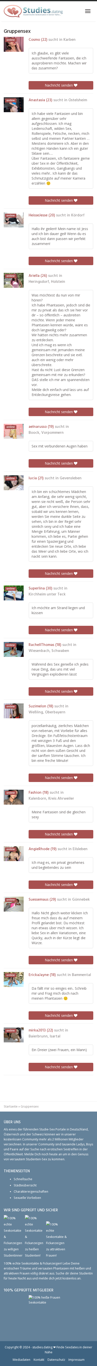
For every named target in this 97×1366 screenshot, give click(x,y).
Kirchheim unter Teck (47, 594)
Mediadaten (21, 1360)
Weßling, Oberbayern (47, 712)
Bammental (81, 975)
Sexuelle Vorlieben (27, 1198)
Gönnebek (81, 900)
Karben (69, 40)
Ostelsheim (77, 100)
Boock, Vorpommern (46, 433)
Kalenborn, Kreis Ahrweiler (51, 799)
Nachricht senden (59, 85)
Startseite (11, 1106)
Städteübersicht (25, 1185)
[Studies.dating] (33, 11)
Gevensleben (71, 478)
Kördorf (78, 215)
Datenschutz (56, 1360)
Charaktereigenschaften (31, 1191)
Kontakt (39, 1360)
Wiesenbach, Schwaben (49, 651)
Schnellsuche (23, 1179)
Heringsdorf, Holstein (47, 282)
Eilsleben (80, 849)
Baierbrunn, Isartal (44, 1036)
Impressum (76, 1360)
